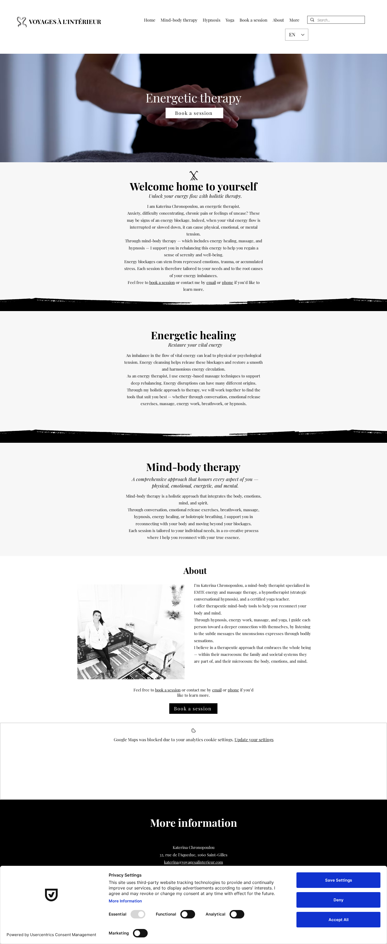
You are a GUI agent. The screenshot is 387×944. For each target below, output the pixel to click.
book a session (162, 282)
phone (227, 282)
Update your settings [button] (254, 739)
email (211, 282)
